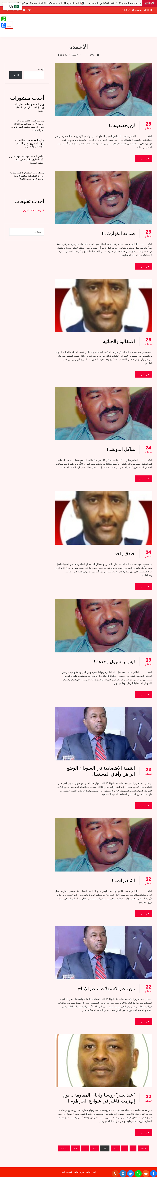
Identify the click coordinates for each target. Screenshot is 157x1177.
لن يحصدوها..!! (121, 125)
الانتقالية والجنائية (119, 341)
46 (75, 1148)
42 (115, 1148)
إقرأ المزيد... (143, 158)
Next (64, 1148)
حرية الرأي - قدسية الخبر (72, 1172)
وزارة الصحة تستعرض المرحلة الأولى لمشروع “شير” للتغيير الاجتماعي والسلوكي (29, 143)
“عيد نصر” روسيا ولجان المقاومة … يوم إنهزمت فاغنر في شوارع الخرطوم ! (99, 1098)
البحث (41, 69)
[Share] (4, 25)
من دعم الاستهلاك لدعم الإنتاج (106, 988)
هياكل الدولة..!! (121, 449)
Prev (143, 1148)
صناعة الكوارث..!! (118, 233)
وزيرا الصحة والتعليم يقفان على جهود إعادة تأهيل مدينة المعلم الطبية (29, 107)
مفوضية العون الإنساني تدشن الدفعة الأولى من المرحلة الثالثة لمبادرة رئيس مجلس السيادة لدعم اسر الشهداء (27, 125)
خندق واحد (125, 553)
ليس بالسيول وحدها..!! (113, 661)
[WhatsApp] (4, 19)
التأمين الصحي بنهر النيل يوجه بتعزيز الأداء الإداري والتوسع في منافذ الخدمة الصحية (26, 159)
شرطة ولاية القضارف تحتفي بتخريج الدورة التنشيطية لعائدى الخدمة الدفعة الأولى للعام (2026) (66, 3)
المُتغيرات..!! (123, 880)
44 (94, 1148)
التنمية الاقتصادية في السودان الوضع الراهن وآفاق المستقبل (101, 771)
